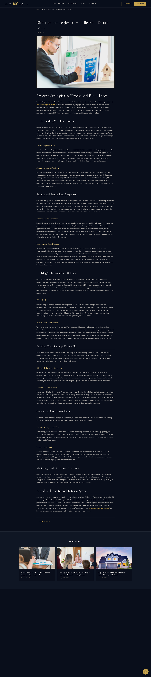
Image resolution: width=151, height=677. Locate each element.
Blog (37, 9)
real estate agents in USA (45, 105)
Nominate (127, 4)
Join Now (140, 4)
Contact (92, 4)
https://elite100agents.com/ (99, 508)
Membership (72, 4)
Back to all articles (44, 522)
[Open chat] (146, 672)
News (83, 4)
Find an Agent (58, 4)
